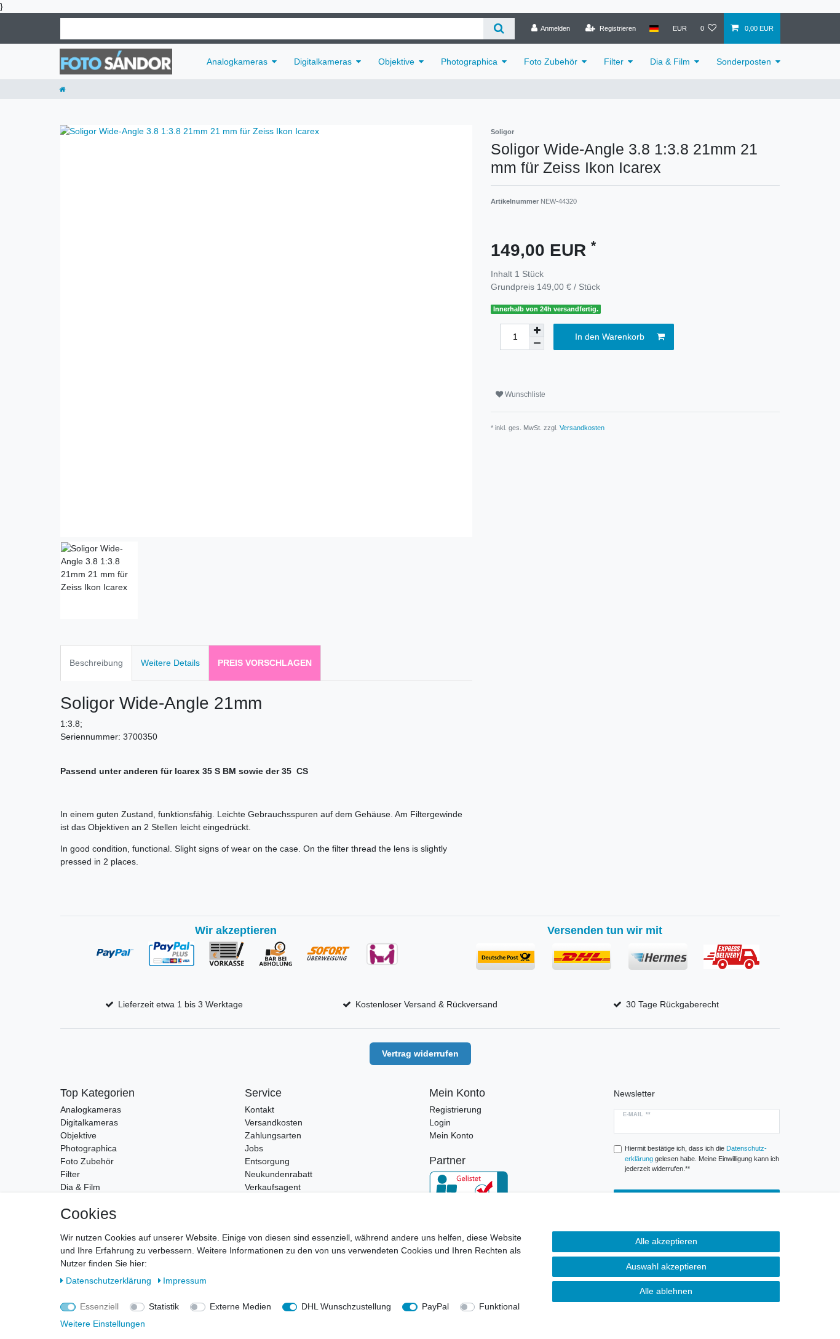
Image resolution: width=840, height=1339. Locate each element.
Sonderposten (743, 61)
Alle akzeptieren (666, 1241)
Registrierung (455, 1109)
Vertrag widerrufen (420, 1053)
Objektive (396, 61)
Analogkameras (237, 61)
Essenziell (99, 1306)
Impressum (185, 1280)
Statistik (164, 1306)
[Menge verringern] (536, 343)
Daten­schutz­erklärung (110, 1280)
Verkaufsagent (273, 1187)
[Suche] (499, 28)
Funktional (499, 1306)
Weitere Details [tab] (170, 663)
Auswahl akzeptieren (666, 1266)
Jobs (254, 1148)
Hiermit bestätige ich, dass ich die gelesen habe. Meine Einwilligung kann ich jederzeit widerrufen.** (702, 1159)
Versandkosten (582, 427)
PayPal (435, 1306)
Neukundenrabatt (278, 1174)
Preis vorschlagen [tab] (265, 663)
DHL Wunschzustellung (346, 1306)
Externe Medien (240, 1306)
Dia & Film (670, 61)
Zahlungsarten (273, 1135)
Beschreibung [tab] (96, 663)
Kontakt (259, 1109)
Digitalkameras (323, 61)
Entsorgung (267, 1161)
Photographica (469, 61)
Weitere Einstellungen (102, 1324)
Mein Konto (451, 1135)
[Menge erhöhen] (536, 330)
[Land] (654, 28)
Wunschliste (524, 394)
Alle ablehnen (666, 1291)
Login (440, 1122)
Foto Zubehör (550, 61)
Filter (614, 61)
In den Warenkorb (609, 337)
